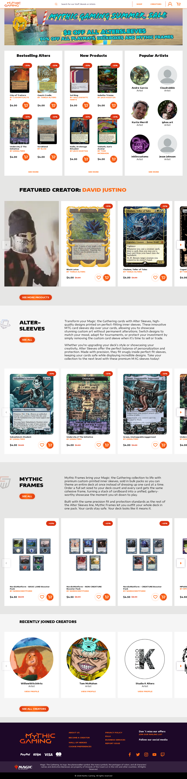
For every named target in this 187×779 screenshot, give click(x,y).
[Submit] (56, 4)
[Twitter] (138, 754)
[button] (181, 245)
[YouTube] (154, 754)
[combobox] (76, 4)
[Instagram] (146, 754)
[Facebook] (130, 754)
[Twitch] (163, 754)
